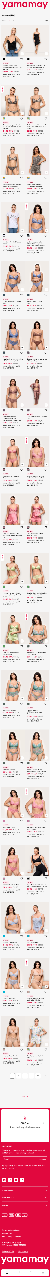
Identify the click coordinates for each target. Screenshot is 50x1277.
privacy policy (8, 1168)
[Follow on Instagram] (4, 1180)
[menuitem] (7, 1272)
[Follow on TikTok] (22, 1180)
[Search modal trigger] (7, 1272)
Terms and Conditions (11, 1230)
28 (38, 1076)
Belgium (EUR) (8, 1251)
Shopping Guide (7, 1190)
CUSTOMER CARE (8, 1198)
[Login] (19, 1272)
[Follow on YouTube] (16, 1180)
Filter (46, 21)
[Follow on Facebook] (10, 1180)
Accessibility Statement (11, 1237)
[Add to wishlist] (21, 59)
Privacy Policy (7, 1233)
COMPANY (5, 1205)
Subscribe (42, 1159)
